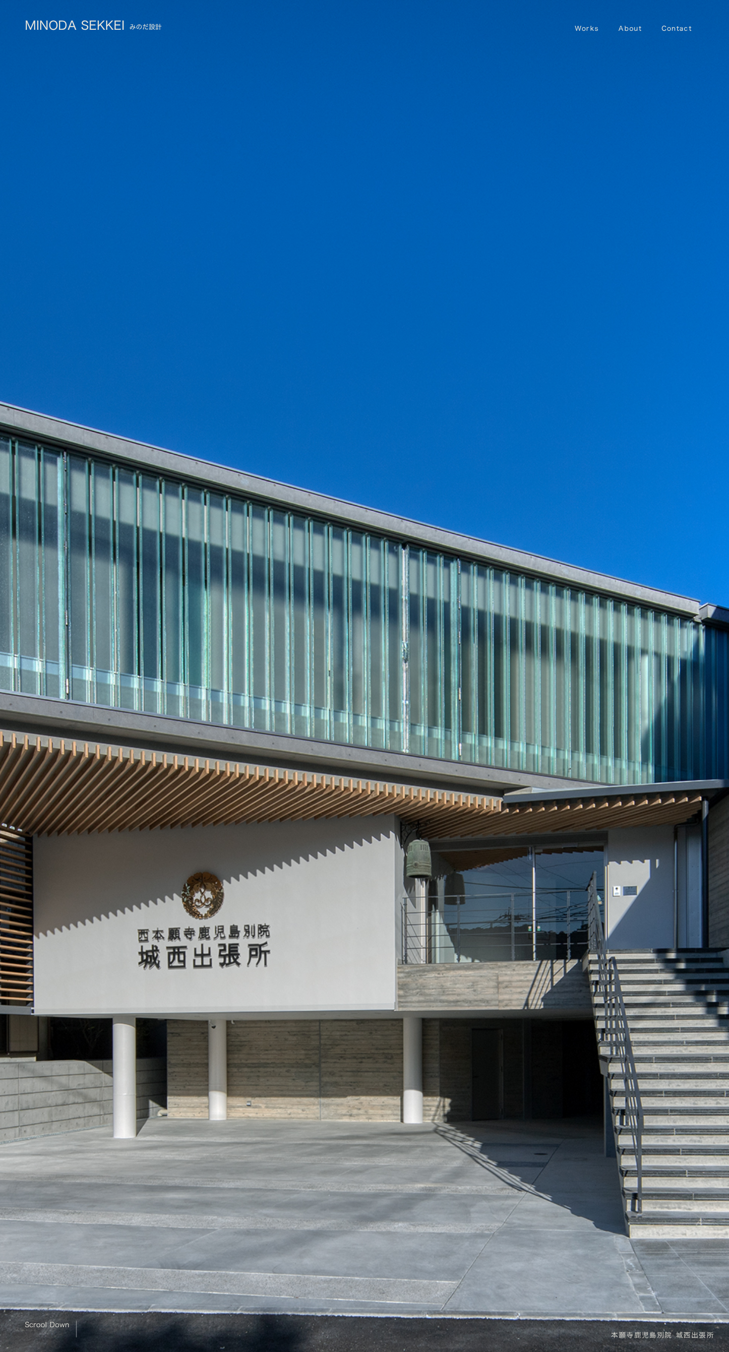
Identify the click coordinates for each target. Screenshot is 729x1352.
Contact (677, 28)
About (630, 28)
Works (587, 28)
